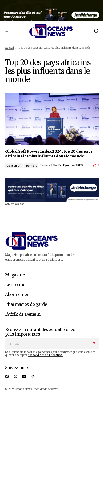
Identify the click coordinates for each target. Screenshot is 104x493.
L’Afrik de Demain (22, 314)
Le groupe (15, 284)
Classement (13, 165)
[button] (7, 31)
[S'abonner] (94, 343)
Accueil (9, 47)
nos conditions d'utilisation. (45, 355)
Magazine (15, 275)
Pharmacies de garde (26, 304)
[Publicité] (52, 10)
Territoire (31, 165)
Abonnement (18, 294)
